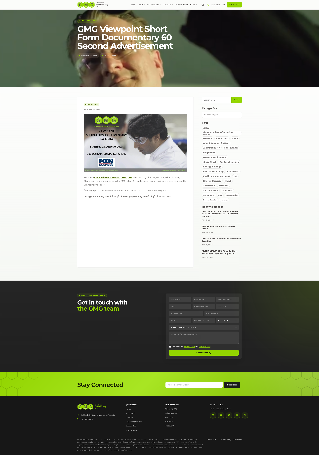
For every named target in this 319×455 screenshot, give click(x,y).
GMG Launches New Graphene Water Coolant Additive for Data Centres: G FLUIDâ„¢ (220, 213)
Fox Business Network (107, 177)
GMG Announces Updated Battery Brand (218, 227)
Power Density (210, 200)
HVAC (228, 181)
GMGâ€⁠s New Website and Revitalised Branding (221, 239)
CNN (130, 177)
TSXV (235, 138)
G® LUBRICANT (171, 413)
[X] (245, 415)
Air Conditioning (229, 162)
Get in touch (234, 5)
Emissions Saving (213, 171)
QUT (220, 195)
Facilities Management (216, 176)
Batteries (223, 186)
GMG (206, 128)
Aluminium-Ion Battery (216, 143)
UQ (235, 176)
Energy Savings (212, 166)
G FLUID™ (169, 417)
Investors (168, 5)
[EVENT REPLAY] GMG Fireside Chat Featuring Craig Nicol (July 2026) (219, 252)
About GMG (130, 413)
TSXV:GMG (222, 138)
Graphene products (134, 422)
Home (132, 5)
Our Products (153, 5)
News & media (131, 430)
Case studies (131, 426)
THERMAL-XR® (171, 409)
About (141, 5)
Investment (227, 190)
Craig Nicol (209, 162)
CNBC (124, 177)
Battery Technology (215, 157)
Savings (224, 200)
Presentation (232, 195)
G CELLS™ (169, 426)
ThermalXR (209, 186)
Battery (207, 138)
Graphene (209, 152)
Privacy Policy (204, 346)
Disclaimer (237, 440)
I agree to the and (191, 346)
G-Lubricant (208, 195)
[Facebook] (229, 415)
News (193, 5)
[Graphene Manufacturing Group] (92, 4)
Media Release (91, 105)
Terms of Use (189, 346)
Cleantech (233, 171)
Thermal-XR (231, 148)
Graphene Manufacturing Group (218, 133)
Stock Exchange (210, 190)
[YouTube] (221, 415)
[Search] (202, 4)
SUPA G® (169, 422)
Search (237, 100)
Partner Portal (181, 5)
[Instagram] (237, 415)
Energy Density (212, 181)
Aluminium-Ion (211, 148)
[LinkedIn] (213, 415)
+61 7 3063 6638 (87, 419)
